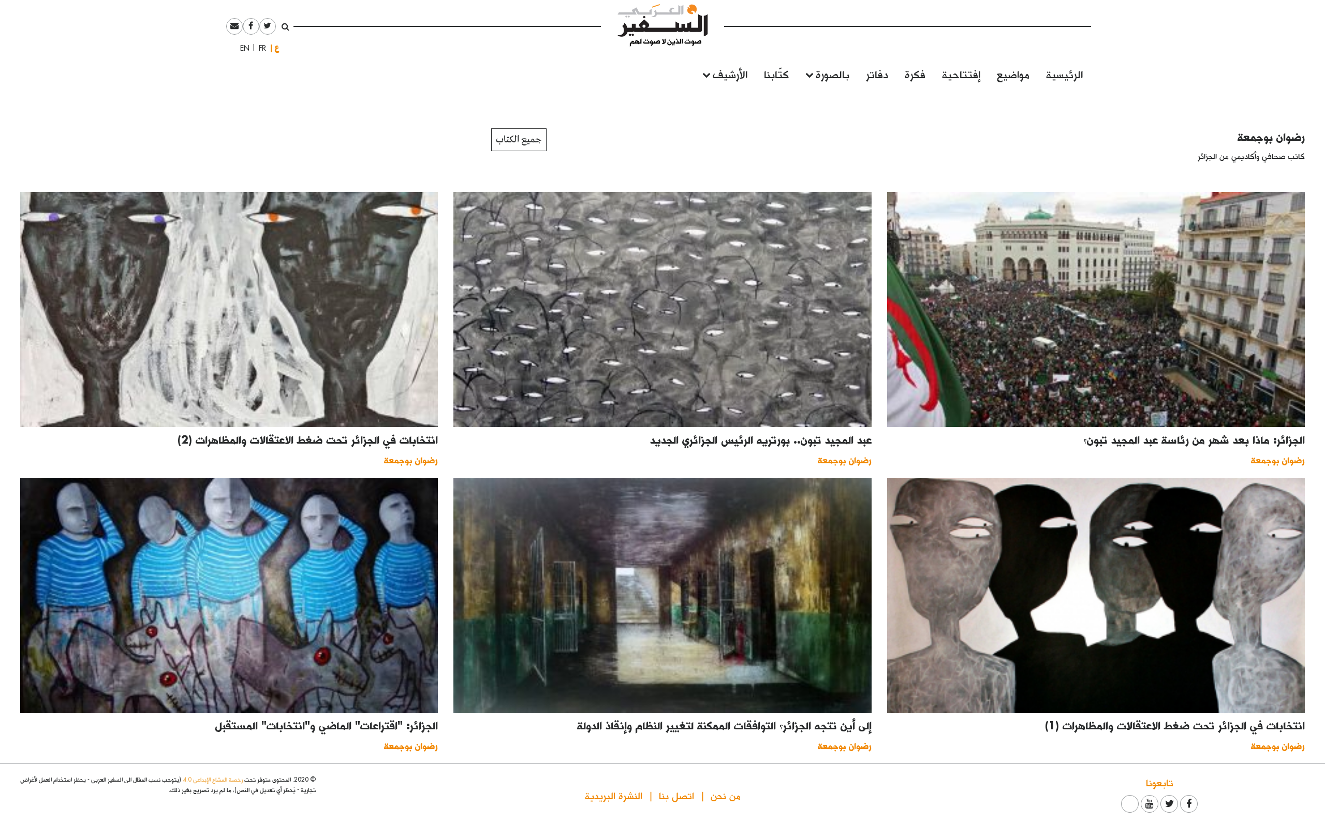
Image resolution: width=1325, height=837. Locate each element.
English (241, 48)
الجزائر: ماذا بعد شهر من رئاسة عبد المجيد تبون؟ (1194, 439)
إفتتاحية (961, 73)
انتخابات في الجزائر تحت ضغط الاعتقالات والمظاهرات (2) (308, 439)
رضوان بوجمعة (1271, 136)
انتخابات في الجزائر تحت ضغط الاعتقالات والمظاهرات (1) (1175, 725)
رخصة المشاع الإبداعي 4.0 (213, 779)
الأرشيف (730, 73)
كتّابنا (776, 73)
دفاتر (877, 73)
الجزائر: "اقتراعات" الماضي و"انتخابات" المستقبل (326, 725)
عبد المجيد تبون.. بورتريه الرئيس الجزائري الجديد (761, 439)
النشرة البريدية (613, 795)
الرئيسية (1064, 73)
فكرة (915, 73)
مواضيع (1013, 73)
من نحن (726, 795)
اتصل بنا (676, 795)
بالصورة (832, 73)
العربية (277, 48)
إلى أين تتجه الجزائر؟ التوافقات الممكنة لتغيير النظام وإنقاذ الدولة (724, 725)
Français (259, 48)
